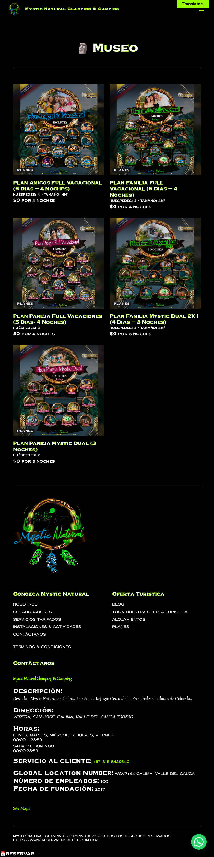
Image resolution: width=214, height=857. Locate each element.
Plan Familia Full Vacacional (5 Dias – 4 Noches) (143, 188)
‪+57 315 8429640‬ (111, 761)
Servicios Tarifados (37, 619)
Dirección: (33, 710)
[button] (199, 842)
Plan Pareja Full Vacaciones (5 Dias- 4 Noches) (57, 319)
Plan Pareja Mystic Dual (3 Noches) (54, 446)
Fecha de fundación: (53, 788)
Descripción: (37, 691)
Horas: (26, 728)
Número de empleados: (56, 780)
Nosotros (25, 604)
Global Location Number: (63, 773)
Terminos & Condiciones (42, 646)
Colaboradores (32, 611)
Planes (25, 170)
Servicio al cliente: (52, 761)
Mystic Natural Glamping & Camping (72, 8)
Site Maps (21, 809)
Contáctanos (29, 634)
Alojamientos (128, 619)
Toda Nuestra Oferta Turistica (149, 611)
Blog (118, 604)
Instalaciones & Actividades (47, 626)
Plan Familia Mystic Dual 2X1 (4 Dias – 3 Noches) (154, 319)
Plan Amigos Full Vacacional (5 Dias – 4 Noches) (57, 185)
